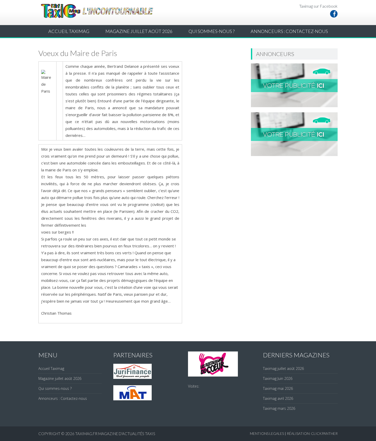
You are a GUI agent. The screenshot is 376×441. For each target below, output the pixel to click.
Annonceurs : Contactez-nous (289, 31)
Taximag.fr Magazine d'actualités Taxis (115, 433)
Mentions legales (267, 433)
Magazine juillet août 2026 (138, 31)
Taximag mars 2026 (279, 408)
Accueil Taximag (68, 31)
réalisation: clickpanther (312, 433)
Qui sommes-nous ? (212, 31)
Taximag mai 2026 (278, 388)
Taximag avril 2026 (278, 398)
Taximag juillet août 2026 (283, 368)
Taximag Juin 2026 (277, 378)
